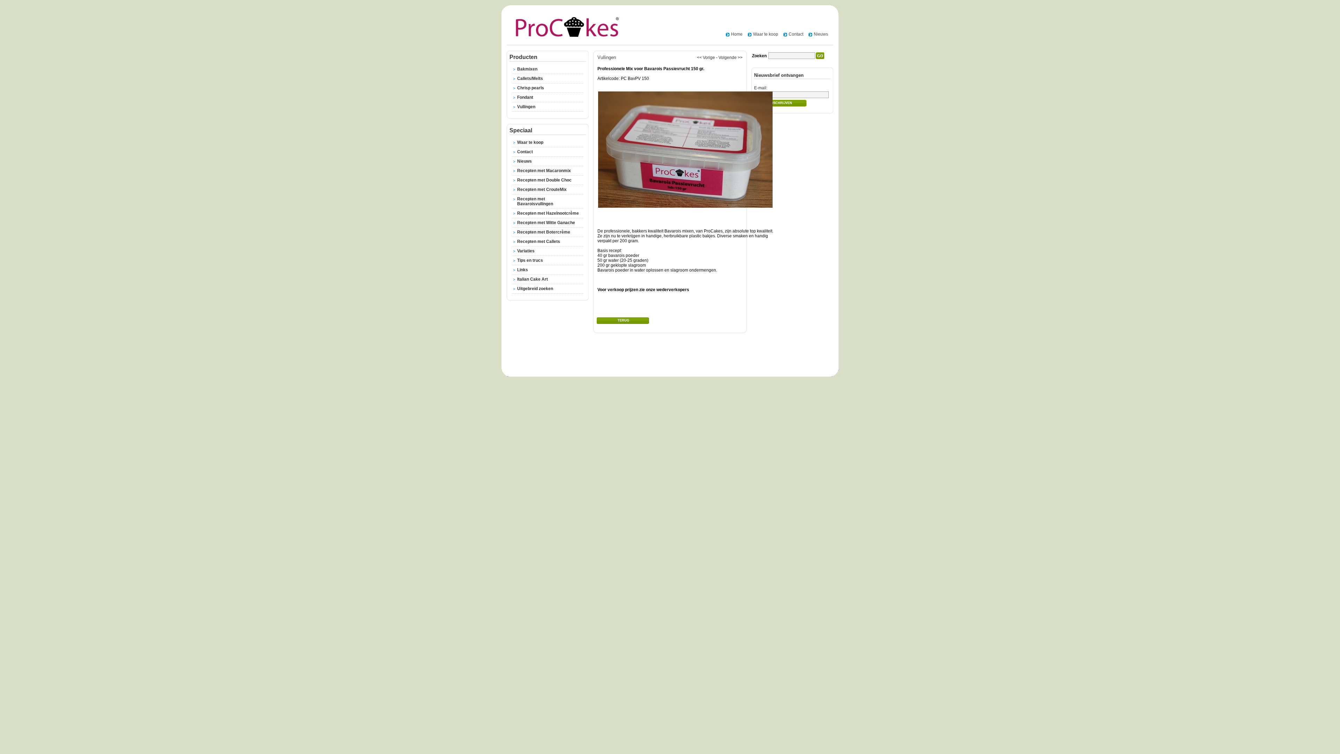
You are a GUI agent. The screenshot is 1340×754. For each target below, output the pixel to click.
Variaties (526, 251)
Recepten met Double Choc (544, 180)
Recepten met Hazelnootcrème (548, 213)
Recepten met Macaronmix (544, 170)
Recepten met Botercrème (543, 232)
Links (522, 269)
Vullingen (526, 106)
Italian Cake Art (532, 279)
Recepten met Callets (538, 241)
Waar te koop (530, 142)
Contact (525, 151)
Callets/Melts (530, 78)
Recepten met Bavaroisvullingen (535, 201)
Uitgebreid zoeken (535, 288)
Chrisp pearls (530, 88)
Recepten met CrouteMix (542, 189)
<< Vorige (706, 57)
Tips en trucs (530, 260)
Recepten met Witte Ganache (546, 222)
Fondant (525, 97)
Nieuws (524, 161)
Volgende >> (731, 57)
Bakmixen (527, 69)
